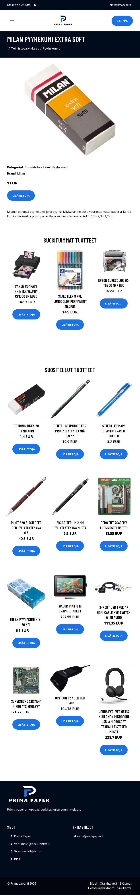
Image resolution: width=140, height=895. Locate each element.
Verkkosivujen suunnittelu (32, 844)
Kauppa (122, 21)
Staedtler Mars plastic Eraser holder (113, 430)
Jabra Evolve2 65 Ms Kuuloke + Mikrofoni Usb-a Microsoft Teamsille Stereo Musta (114, 721)
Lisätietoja (21, 195)
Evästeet (125, 883)
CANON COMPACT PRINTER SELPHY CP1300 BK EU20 (26, 291)
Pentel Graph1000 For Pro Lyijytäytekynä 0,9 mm (70, 430)
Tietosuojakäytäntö (101, 888)
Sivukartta (124, 888)
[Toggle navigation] (12, 20)
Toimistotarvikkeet (25, 48)
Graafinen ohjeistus (27, 851)
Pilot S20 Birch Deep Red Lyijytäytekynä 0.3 (26, 527)
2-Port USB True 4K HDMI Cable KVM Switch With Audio (114, 612)
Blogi (17, 859)
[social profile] (35, 4)
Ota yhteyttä (108, 883)
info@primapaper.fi (120, 5)
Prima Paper (22, 836)
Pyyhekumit (51, 48)
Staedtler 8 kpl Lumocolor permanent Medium (70, 301)
